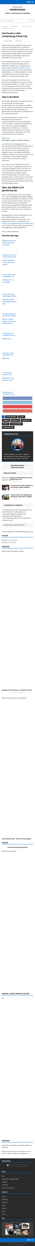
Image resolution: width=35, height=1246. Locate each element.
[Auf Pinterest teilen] (17, 406)
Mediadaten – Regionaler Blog (10, 1179)
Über (3, 1176)
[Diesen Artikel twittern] (17, 402)
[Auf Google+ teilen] (17, 411)
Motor (3, 1211)
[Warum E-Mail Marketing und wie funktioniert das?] (7, 480)
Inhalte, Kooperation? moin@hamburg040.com (16, 532)
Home (3, 1196)
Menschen (18, 41)
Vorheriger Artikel (18, 465)
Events (4, 1214)
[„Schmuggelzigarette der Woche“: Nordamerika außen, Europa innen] (17, 1232)
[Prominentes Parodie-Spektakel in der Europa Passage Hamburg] (5, 489)
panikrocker (26, 420)
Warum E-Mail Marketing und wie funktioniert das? (21, 478)
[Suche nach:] (17, 21)
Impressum (5, 1185)
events (22, 417)
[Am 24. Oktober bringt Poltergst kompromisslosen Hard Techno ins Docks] (9, 1232)
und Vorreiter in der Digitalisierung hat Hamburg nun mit (17, 223)
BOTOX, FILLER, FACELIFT (9, 1151)
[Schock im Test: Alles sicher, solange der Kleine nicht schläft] (17, 1226)
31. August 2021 (7, 41)
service (5, 424)
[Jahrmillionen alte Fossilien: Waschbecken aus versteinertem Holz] (25, 1226)
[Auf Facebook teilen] (17, 398)
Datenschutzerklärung (8, 1188)
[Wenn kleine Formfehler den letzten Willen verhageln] (25, 1232)
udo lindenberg (16, 424)
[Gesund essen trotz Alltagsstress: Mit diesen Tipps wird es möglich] (5, 498)
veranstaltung (8, 427)
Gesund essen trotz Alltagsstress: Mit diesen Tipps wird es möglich (21, 495)
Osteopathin (14, 1145)
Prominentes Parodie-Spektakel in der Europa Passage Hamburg (22, 486)
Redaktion (5, 1182)
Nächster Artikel (17, 467)
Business (4, 1208)
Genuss (4, 1205)
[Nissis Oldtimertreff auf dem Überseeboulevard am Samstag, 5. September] (9, 1226)
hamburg (6, 420)
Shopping (4, 1199)
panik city (15, 420)
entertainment (11, 417)
